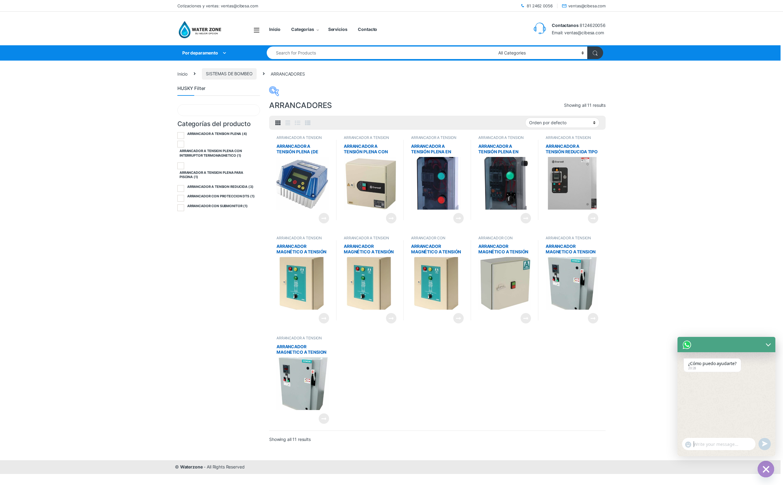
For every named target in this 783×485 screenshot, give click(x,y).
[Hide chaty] (766, 469)
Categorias (302, 29)
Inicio (274, 29)
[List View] (297, 123)
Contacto (367, 29)
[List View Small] (307, 123)
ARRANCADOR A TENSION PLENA (217, 134)
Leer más (324, 218)
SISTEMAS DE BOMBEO (229, 73)
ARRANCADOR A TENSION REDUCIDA (220, 187)
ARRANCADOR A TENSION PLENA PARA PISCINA (501, 139)
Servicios (337, 29)
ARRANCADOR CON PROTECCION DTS (428, 240)
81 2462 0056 (539, 5)
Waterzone (191, 466)
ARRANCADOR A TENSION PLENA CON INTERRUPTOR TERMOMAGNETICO (211, 153)
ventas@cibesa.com (587, 5)
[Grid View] (278, 123)
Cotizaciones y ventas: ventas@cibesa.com (217, 5)
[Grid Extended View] (287, 123)
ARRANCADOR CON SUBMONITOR (495, 240)
